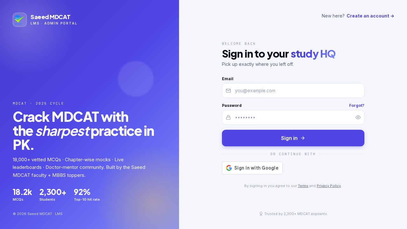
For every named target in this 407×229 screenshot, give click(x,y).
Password (232, 105)
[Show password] (358, 117)
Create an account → (370, 15)
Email (227, 78)
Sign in (289, 138)
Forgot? (356, 105)
